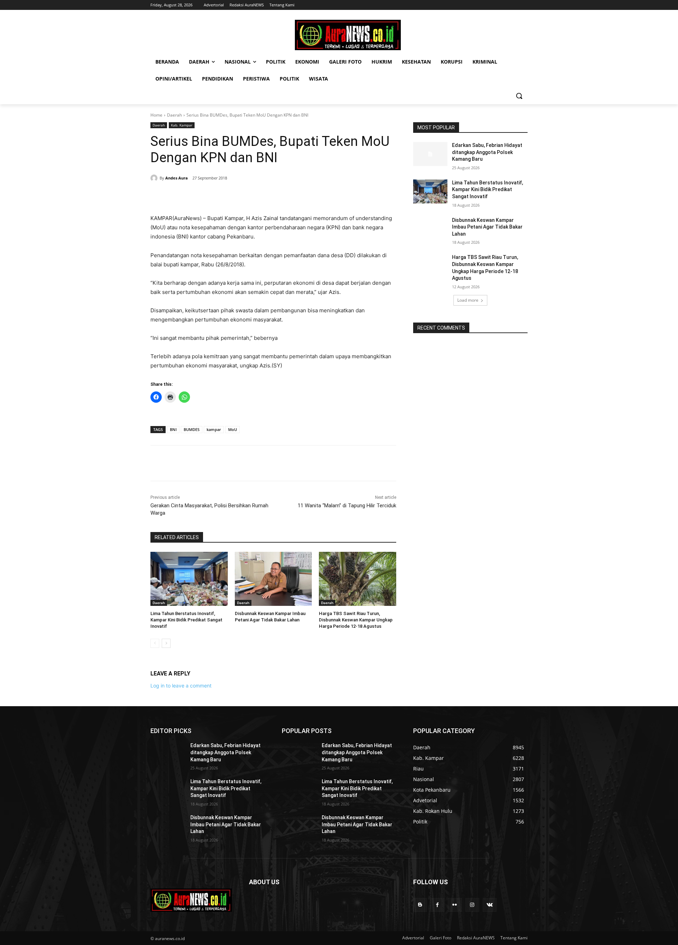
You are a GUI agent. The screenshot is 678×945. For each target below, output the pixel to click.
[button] (519, 95)
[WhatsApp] (248, 196)
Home (156, 115)
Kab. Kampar (181, 125)
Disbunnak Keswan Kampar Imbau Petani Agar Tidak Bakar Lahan (487, 227)
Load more (467, 300)
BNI (173, 429)
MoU (232, 429)
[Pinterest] (232, 196)
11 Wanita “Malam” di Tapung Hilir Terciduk (347, 505)
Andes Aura (176, 178)
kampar (214, 429)
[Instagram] (472, 905)
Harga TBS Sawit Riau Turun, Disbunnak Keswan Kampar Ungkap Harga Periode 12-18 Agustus (356, 620)
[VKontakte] (489, 905)
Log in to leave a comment (181, 686)
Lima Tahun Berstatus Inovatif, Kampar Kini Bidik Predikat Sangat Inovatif (186, 620)
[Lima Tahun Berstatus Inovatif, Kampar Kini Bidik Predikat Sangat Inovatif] (189, 579)
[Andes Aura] (155, 178)
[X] (215, 196)
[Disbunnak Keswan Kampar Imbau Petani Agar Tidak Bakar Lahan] (273, 579)
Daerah (174, 115)
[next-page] (166, 643)
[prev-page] (154, 643)
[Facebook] (199, 196)
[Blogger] (420, 905)
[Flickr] (455, 905)
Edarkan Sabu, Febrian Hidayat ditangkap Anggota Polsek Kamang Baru (487, 152)
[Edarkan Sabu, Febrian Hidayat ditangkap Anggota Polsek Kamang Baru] (430, 154)
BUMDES (192, 429)
